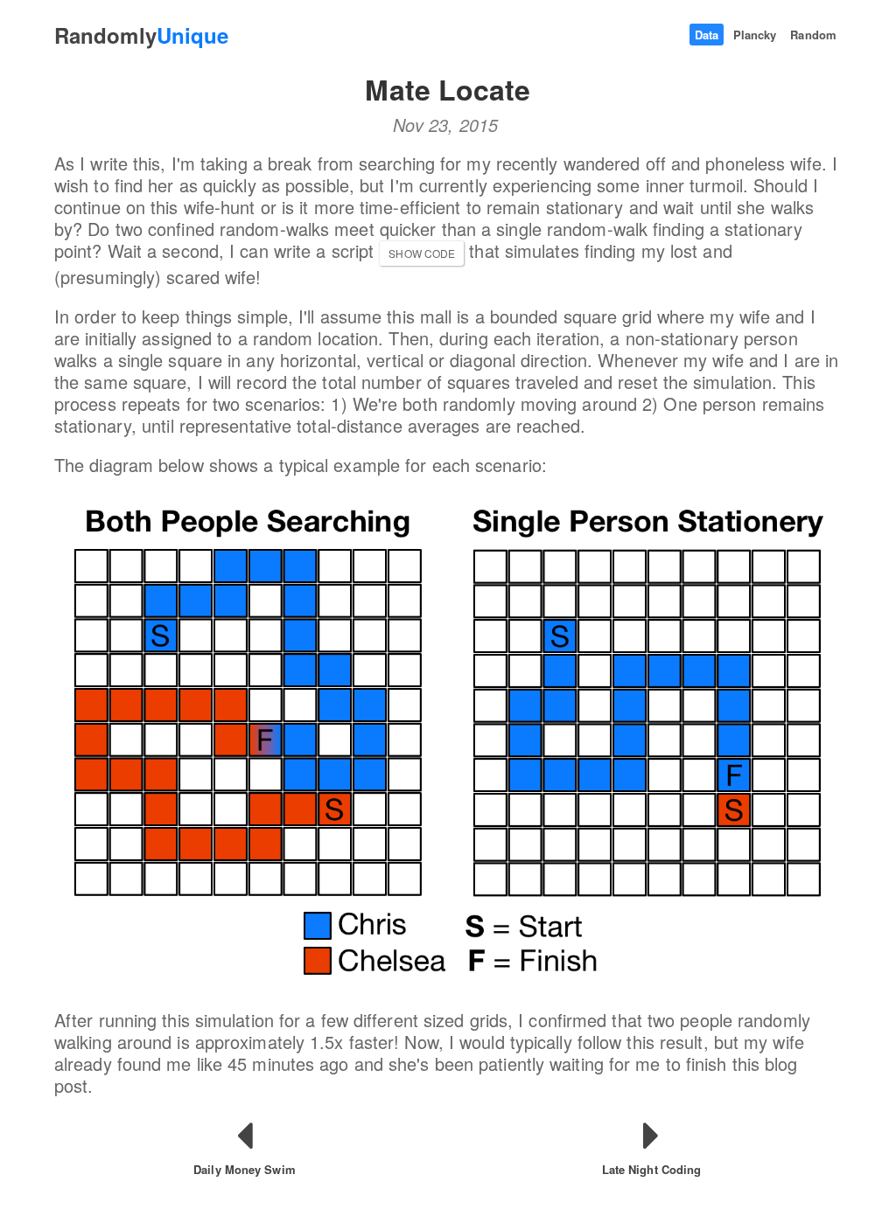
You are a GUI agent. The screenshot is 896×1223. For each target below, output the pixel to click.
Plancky (755, 34)
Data (706, 34)
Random (813, 34)
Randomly (141, 35)
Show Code (421, 253)
